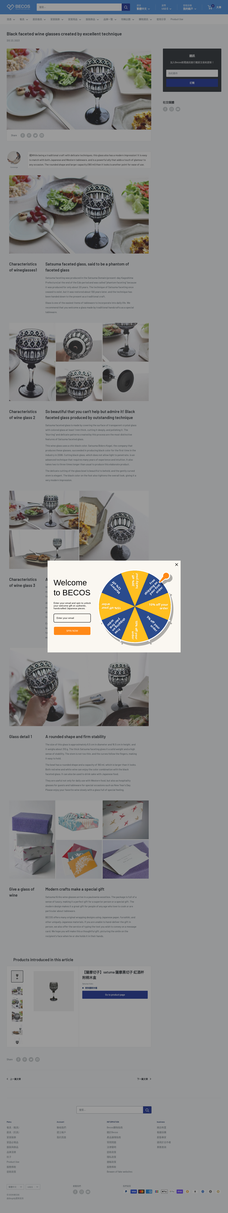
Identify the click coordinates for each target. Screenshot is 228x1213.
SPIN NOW (72, 630)
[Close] (177, 565)
